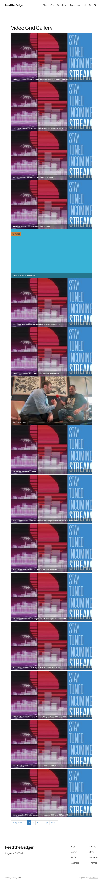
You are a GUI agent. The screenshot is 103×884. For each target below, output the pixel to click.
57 (47, 822)
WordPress (93, 877)
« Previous (17, 822)
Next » (54, 822)
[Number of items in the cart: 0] (95, 5)
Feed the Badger (14, 5)
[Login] (89, 5)
